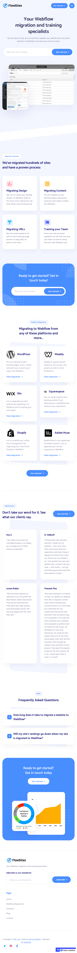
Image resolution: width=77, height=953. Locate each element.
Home (8, 899)
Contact (9, 918)
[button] (72, 5)
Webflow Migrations (15, 904)
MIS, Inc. (17, 939)
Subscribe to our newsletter (18, 873)
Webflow (27, 942)
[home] (12, 5)
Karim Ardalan (35, 939)
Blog (8, 913)
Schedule (10, 909)
